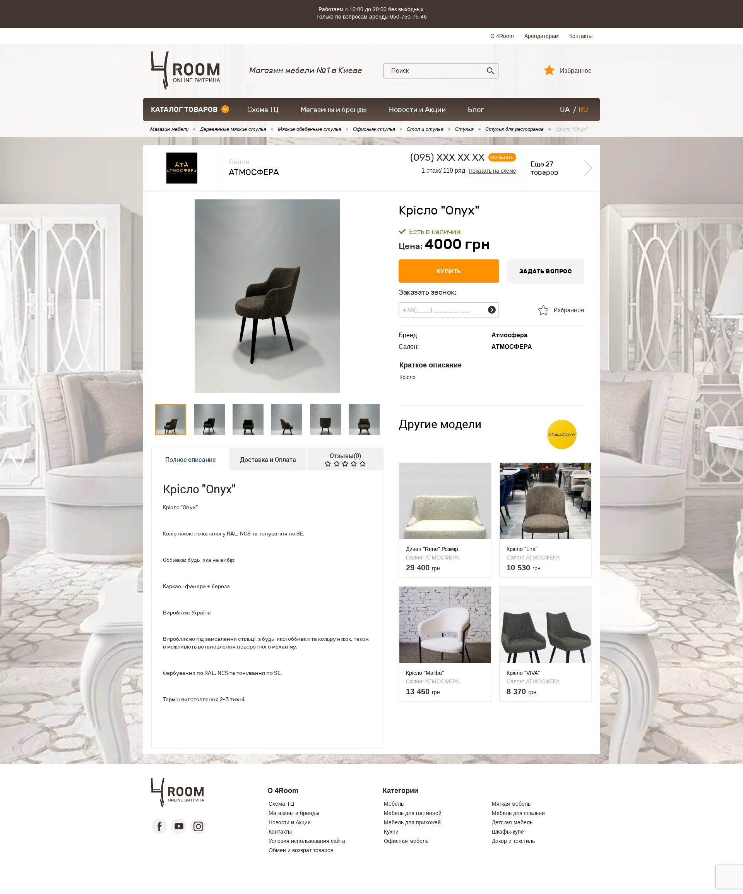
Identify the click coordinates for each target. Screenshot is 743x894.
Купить (449, 271)
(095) (447, 157)
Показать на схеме (492, 171)
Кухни (391, 832)
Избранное (576, 71)
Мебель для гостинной (413, 813)
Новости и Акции (417, 109)
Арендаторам (541, 36)
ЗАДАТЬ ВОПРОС (545, 271)
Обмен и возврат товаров (301, 850)
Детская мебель (512, 822)
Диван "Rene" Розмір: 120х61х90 (433, 549)
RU (583, 109)
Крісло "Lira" (522, 549)
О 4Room (502, 36)
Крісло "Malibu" (425, 673)
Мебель (394, 804)
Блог (476, 109)
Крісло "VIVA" (523, 673)
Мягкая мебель (511, 804)
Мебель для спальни (518, 813)
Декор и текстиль (513, 841)
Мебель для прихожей (412, 822)
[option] (267, 296)
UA (565, 109)
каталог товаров (184, 109)
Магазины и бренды (334, 109)
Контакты (580, 36)
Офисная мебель (406, 841)
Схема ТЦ (263, 109)
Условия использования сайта (307, 841)
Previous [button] (164, 296)
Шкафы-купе (508, 832)
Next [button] (371, 296)
